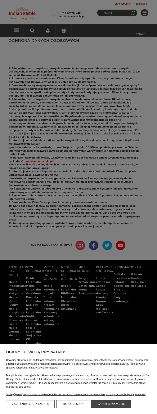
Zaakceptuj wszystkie (111, 404)
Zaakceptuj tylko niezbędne (30, 404)
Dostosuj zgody (72, 404)
